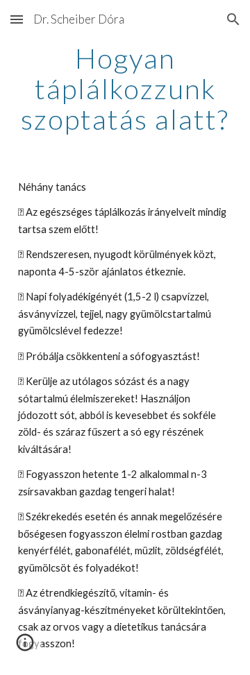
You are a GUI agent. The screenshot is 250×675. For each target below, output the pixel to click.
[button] (16, 19)
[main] (125, 88)
